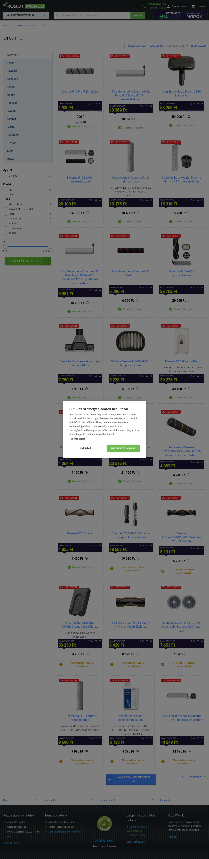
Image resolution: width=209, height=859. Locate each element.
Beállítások (85, 448)
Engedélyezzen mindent (123, 448)
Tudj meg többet (77, 439)
